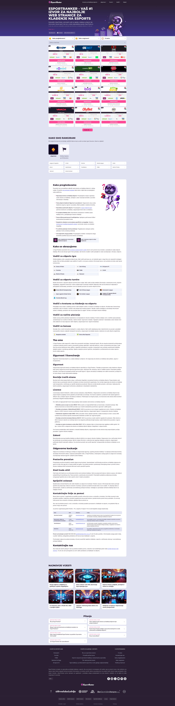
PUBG (56, 658)
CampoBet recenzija (87, 83)
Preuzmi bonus (61, 60)
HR (50, 678)
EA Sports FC (56, 663)
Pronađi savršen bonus (89, 655)
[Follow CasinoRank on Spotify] (121, 678)
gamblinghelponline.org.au (83, 534)
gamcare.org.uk (79, 528)
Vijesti (124, 2)
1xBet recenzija (87, 62)
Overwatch (56, 653)
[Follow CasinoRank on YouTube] (118, 678)
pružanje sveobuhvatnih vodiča (78, 250)
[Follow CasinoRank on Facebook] (108, 678)
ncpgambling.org (80, 519)
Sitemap (115, 704)
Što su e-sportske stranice (89, 653)
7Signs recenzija (87, 103)
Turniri (111, 2)
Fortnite (56, 655)
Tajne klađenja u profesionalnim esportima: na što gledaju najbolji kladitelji (88, 663)
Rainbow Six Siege (56, 660)
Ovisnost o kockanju (98, 704)
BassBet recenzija (61, 62)
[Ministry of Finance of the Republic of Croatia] (51, 691)
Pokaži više (86, 130)
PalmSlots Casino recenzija (114, 103)
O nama (120, 653)
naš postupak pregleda (68, 190)
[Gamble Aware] (109, 691)
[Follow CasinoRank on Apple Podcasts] (125, 678)
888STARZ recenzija (113, 62)
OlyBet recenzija (87, 124)
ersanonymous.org (80, 515)
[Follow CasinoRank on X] (115, 678)
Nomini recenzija (61, 83)
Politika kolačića (79, 704)
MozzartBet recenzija (61, 103)
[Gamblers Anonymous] (92, 691)
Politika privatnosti (120, 663)
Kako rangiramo (120, 660)
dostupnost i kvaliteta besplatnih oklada (66, 224)
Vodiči (118, 2)
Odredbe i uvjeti (62, 704)
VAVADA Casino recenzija (61, 124)
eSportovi (103, 2)
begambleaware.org (80, 523)
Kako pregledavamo (120, 658)
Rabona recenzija (114, 83)
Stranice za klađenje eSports (89, 2)
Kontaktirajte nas (120, 655)
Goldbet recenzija (114, 124)
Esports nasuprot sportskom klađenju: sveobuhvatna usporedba (89, 658)
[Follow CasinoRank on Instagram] (112, 678)
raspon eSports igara (86, 207)
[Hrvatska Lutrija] (65, 691)
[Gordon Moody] (83, 691)
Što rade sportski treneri (88, 660)
